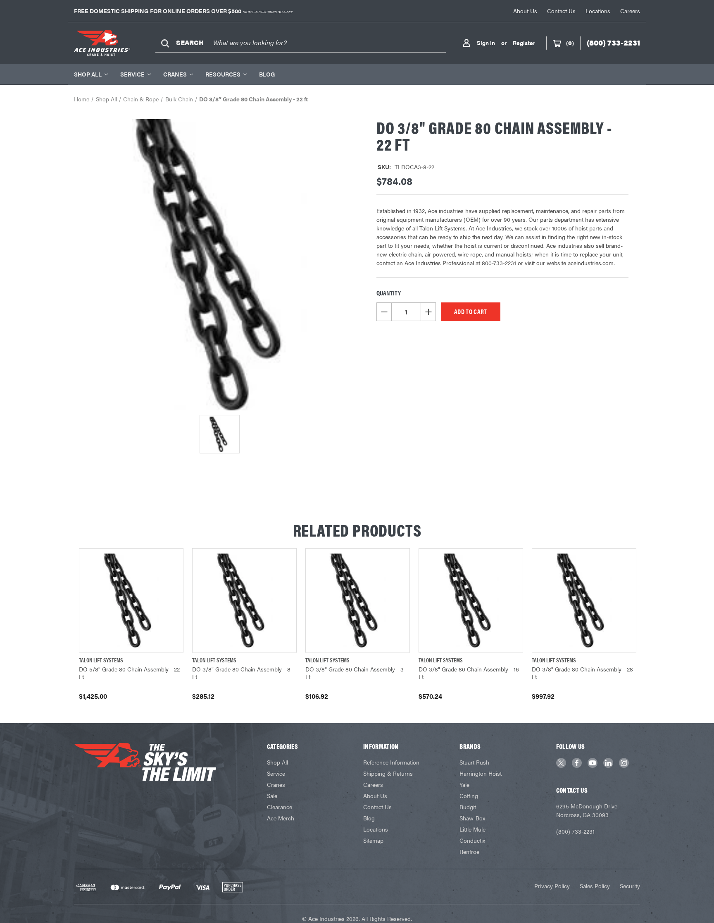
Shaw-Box (472, 818)
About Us (525, 11)
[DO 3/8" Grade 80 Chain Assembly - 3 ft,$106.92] (357, 600)
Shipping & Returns (388, 773)
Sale (272, 795)
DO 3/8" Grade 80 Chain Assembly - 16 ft (469, 672)
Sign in (486, 42)
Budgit (467, 806)
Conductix (472, 840)
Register (524, 42)
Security (630, 885)
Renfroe (469, 851)
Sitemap (373, 840)
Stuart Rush (474, 762)
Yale (464, 784)
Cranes (175, 74)
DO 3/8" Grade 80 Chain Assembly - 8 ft (241, 672)
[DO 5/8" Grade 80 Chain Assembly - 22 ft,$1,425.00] (131, 600)
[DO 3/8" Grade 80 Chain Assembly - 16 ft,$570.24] (471, 600)
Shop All (88, 74)
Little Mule (472, 829)
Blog (267, 74)
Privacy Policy (552, 885)
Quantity (388, 292)
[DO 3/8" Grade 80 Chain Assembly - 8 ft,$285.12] (244, 600)
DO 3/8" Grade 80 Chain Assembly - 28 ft (582, 672)
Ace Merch (280, 818)
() (570, 42)
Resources (222, 74)
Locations (597, 11)
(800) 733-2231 (575, 831)
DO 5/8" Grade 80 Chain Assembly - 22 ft (129, 672)
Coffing (468, 795)
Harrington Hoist (480, 773)
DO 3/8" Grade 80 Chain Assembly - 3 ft (354, 672)
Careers (630, 11)
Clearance (279, 806)
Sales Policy (595, 885)
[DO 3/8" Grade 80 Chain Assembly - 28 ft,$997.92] (584, 600)
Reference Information (391, 762)
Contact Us (561, 11)
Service (132, 74)
